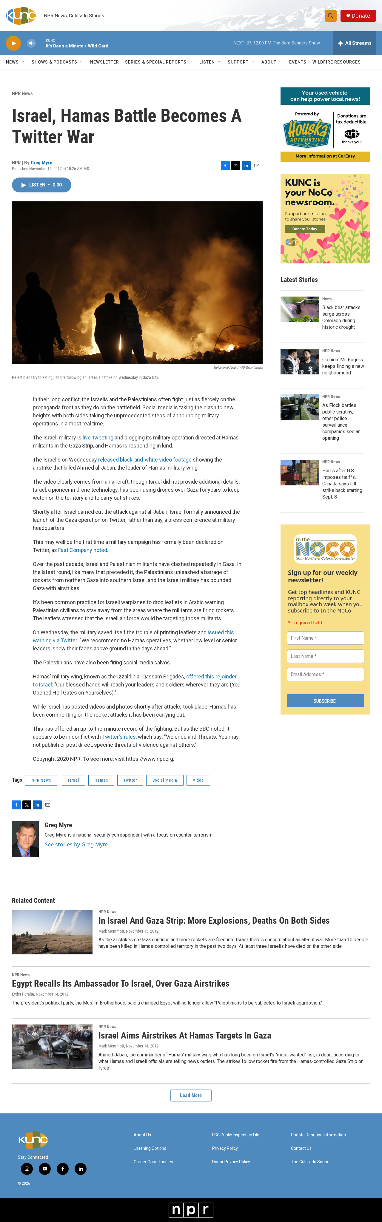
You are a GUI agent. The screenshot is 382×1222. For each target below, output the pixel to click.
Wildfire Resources (336, 62)
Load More (191, 1095)
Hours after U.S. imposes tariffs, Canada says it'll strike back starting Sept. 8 (342, 484)
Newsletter (104, 62)
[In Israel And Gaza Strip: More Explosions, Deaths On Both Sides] (52, 932)
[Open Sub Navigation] (23, 62)
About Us (142, 1135)
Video (198, 780)
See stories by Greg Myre (76, 844)
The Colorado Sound (310, 1162)
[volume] (31, 43)
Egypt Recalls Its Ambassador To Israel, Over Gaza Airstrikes (120, 983)
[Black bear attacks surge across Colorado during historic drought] (300, 309)
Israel (73, 780)
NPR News (22, 93)
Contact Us (301, 1148)
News (327, 298)
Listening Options (150, 1148)
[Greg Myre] (25, 839)
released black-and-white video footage (145, 459)
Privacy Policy (225, 1148)
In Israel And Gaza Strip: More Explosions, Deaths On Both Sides (214, 920)
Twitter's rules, (119, 737)
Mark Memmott (111, 931)
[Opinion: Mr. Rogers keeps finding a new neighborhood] (300, 361)
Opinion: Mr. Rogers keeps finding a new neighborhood (343, 366)
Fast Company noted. (83, 550)
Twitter (130, 780)
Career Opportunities (153, 1162)
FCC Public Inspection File (235, 1135)
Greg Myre (41, 163)
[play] (13, 43)
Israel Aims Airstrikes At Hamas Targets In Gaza (184, 1035)
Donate (361, 16)
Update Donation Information (318, 1135)
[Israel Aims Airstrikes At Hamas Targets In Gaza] (52, 1046)
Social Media (165, 780)
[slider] (41, 43)
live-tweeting (98, 437)
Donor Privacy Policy (231, 1162)
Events (297, 62)
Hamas (101, 780)
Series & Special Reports (156, 62)
